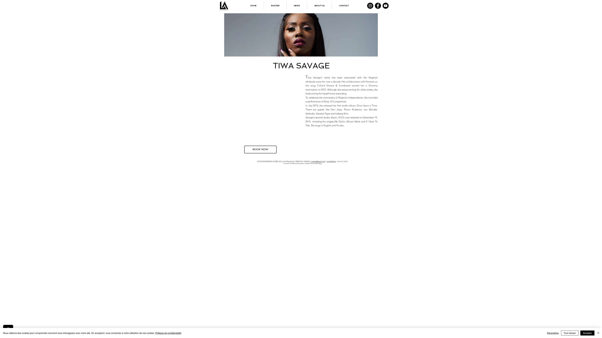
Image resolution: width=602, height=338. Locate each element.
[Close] (598, 332)
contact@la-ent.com (318, 161)
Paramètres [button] (553, 333)
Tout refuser (570, 333)
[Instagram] (370, 6)
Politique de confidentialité (168, 333)
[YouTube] (386, 6)
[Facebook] (378, 6)
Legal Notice (331, 161)
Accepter (587, 333)
